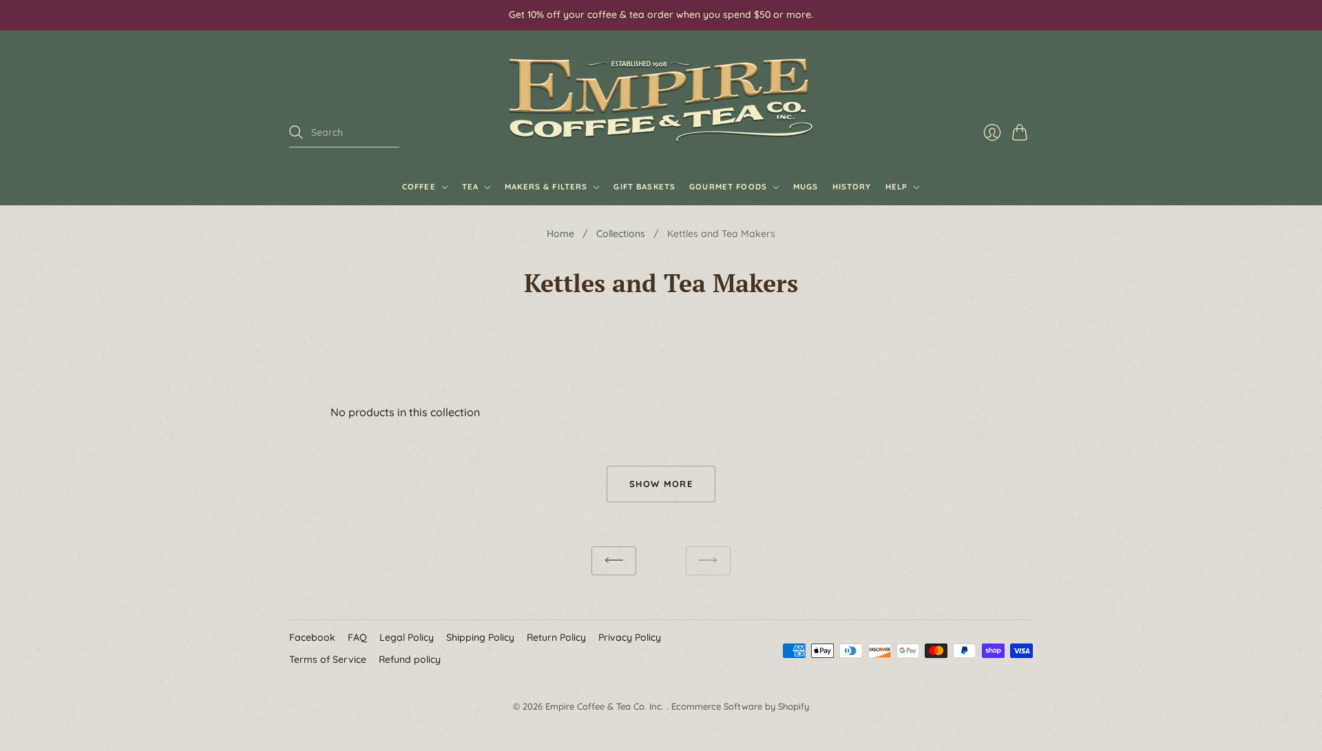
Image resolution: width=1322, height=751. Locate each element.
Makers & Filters (546, 187)
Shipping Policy (480, 637)
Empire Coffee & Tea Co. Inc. (606, 706)
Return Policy (556, 637)
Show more (661, 483)
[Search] (296, 132)
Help (896, 187)
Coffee (419, 187)
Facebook (312, 637)
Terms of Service (327, 659)
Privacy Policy (629, 637)
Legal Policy (406, 637)
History (852, 187)
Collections (620, 233)
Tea (470, 187)
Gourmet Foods (728, 187)
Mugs (806, 187)
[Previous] (613, 561)
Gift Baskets (644, 187)
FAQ (357, 637)
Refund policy (410, 659)
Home (560, 233)
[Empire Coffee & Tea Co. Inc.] (661, 99)
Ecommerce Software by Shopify (740, 706)
